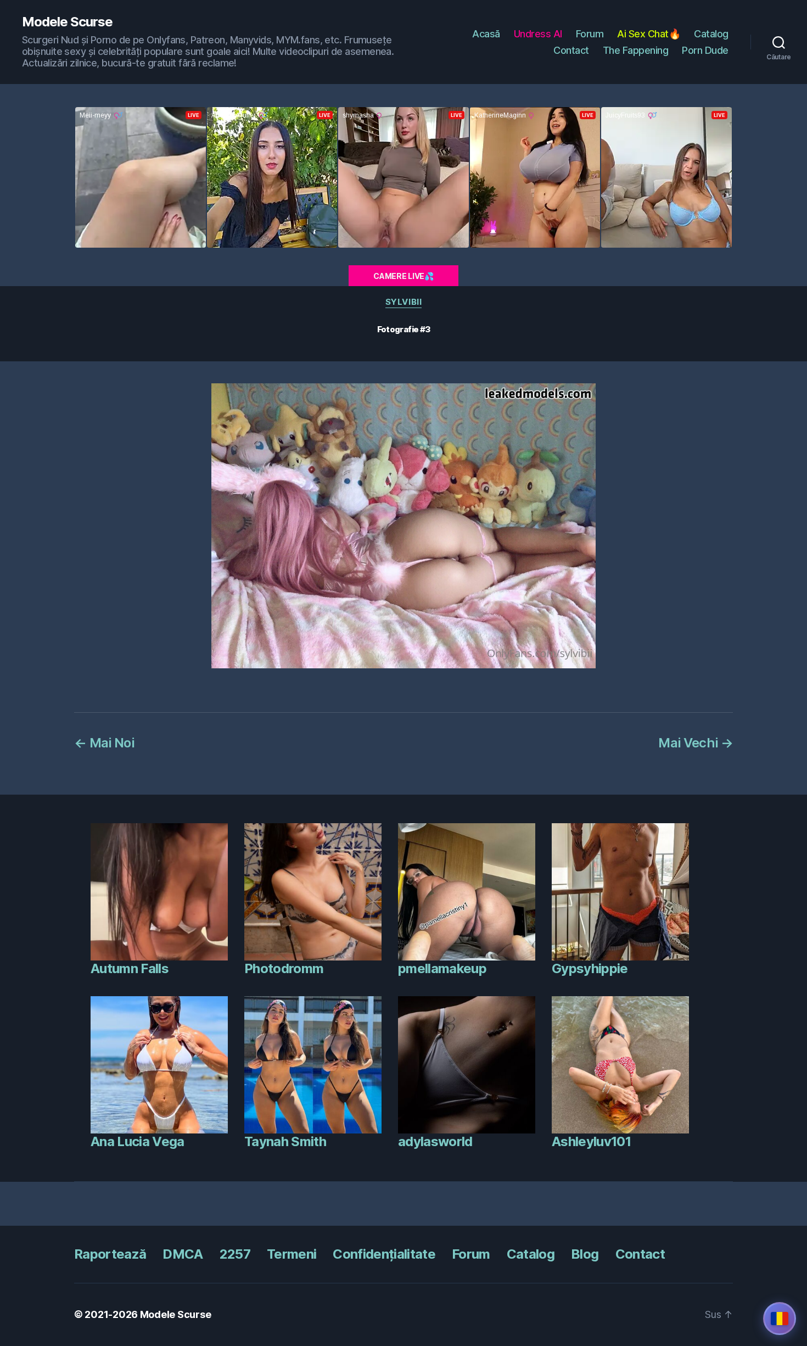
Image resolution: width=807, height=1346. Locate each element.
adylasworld (435, 1141)
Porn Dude (705, 50)
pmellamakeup (442, 968)
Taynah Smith (285, 1141)
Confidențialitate (384, 1254)
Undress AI (538, 34)
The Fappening (636, 50)
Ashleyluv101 (591, 1141)
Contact (571, 50)
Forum (590, 34)
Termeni (291, 1254)
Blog (584, 1254)
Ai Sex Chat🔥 (648, 34)
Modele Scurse (67, 22)
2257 (235, 1254)
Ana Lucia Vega (137, 1141)
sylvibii (403, 302)
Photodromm (283, 968)
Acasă (486, 34)
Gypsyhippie (590, 968)
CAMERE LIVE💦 (403, 276)
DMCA (182, 1254)
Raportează (110, 1254)
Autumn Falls (130, 968)
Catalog (711, 34)
